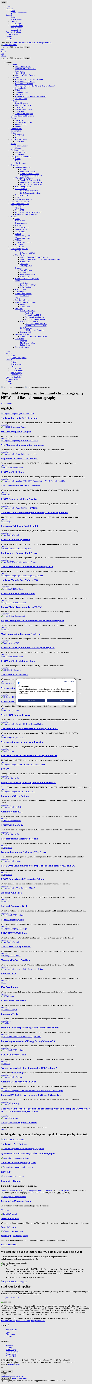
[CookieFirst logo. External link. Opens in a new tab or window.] (19, 683)
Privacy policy (69, 681)
